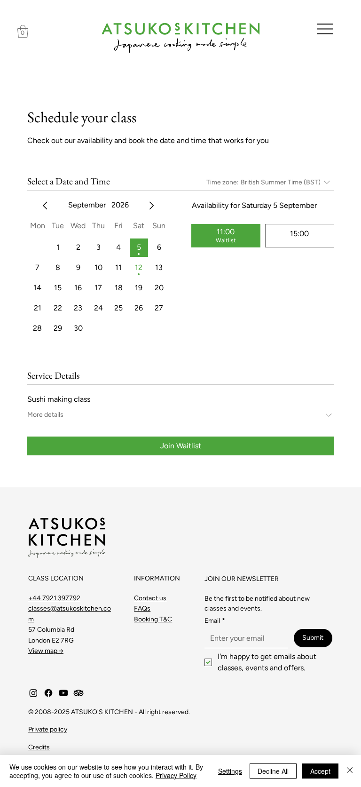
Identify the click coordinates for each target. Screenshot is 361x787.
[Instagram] (33, 693)
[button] (22, 31)
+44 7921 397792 (54, 598)
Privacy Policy (176, 775)
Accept (320, 771)
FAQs (142, 608)
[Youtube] (63, 693)
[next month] (151, 205)
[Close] (349, 771)
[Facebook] (48, 693)
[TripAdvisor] (78, 693)
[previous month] (45, 205)
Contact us (150, 598)
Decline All (273, 771)
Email (214, 621)
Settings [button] (230, 771)
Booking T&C (153, 619)
